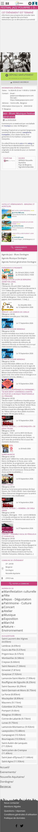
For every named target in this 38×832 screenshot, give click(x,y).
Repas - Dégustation (17, 599)
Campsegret (8, 734)
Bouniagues (8, 738)
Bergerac (9, 567)
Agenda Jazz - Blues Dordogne (15, 254)
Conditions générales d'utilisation (20, 814)
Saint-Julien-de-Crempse (14, 750)
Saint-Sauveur (9, 686)
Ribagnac (6, 714)
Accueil (4, 767)
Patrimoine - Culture (17, 603)
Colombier (7, 706)
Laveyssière (8, 730)
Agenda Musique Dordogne (14, 258)
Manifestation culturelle (20, 591)
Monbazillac (8, 658)
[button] (19, 76)
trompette (6, 134)
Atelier (8, 611)
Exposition (11, 619)
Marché (9, 622)
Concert (9, 607)
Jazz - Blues (9, 113)
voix (21, 143)
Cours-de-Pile (9, 649)
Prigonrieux (8, 653)
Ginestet (6, 670)
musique (7, 126)
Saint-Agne (7, 761)
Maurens (6, 702)
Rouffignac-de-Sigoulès (14, 682)
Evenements (7, 772)
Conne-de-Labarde (11, 718)
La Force (6, 694)
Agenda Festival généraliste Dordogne (19, 261)
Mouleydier (7, 698)
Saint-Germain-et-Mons (14, 690)
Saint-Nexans (9, 666)
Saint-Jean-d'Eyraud (12, 757)
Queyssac (7, 674)
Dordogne (9, 570)
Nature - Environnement (12, 628)
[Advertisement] (19, 37)
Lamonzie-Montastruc (13, 726)
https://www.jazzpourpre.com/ (21, 100)
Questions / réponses (14, 810)
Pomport (6, 710)
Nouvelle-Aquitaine (13, 573)
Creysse (6, 662)
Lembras (6, 645)
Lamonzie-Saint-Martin (13, 678)
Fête (7, 595)
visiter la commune (19, 583)
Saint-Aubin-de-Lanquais (14, 743)
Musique (21, 113)
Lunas (5, 722)
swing (30, 143)
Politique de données (14, 818)
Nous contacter (11, 802)
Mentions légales (12, 806)
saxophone (27, 132)
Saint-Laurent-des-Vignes (15, 638)
